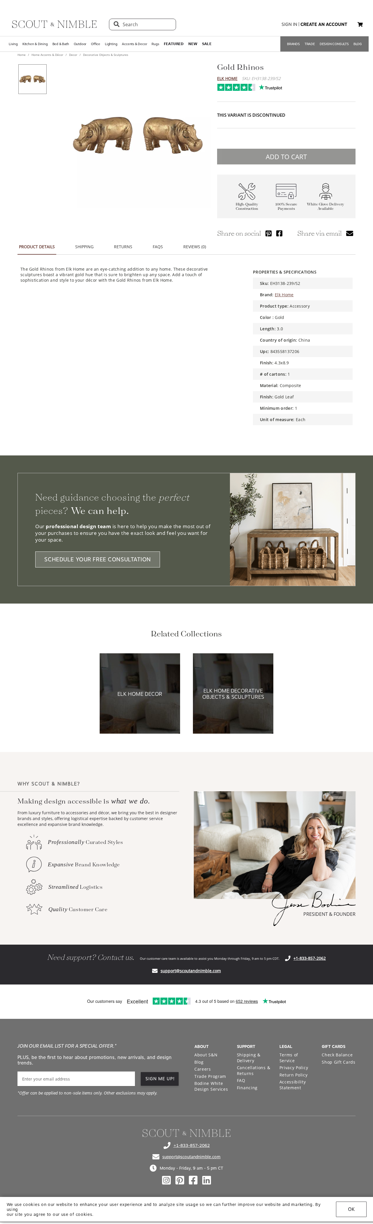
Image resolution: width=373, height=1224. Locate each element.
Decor (73, 55)
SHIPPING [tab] (84, 246)
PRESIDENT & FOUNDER (329, 914)
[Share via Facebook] (279, 233)
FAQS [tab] (158, 246)
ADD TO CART (286, 156)
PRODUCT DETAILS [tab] (37, 246)
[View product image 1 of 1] (32, 79)
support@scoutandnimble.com (191, 970)
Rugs (155, 44)
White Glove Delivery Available (325, 206)
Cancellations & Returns (253, 1070)
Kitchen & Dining (35, 44)
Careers (202, 1069)
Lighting (111, 44)
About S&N (205, 1055)
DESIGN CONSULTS (334, 44)
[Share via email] (349, 233)
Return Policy (293, 1075)
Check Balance (337, 1055)
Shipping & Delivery (249, 1057)
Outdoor (80, 44)
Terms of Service (288, 1057)
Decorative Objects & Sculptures (105, 55)
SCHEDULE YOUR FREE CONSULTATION (97, 559)
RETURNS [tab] (123, 246)
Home (22, 55)
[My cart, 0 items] (360, 24)
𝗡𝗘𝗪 (192, 44)
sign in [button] (289, 24)
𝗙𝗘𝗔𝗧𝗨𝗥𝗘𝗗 (174, 44)
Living (13, 44)
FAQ (241, 1080)
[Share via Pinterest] (268, 233)
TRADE (310, 44)
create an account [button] (323, 24)
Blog (199, 1062)
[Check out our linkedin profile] (206, 1180)
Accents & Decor (134, 44)
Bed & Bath (60, 44)
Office (95, 44)
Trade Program (210, 1076)
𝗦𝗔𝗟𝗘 (207, 44)
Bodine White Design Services (211, 1086)
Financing (247, 1087)
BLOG (357, 44)
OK (351, 1209)
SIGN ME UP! (160, 1078)
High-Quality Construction (247, 206)
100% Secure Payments (286, 206)
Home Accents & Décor (47, 55)
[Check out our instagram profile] (166, 1180)
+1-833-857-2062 (309, 958)
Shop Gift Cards (339, 1062)
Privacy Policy (293, 1067)
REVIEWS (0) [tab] (194, 246)
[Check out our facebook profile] (193, 1180)
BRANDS (293, 44)
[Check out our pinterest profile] (179, 1180)
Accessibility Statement (292, 1084)
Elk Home (227, 78)
